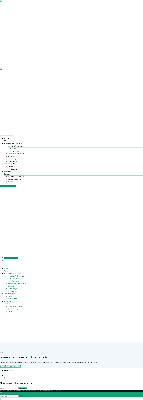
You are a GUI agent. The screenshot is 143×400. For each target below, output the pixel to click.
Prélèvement (16, 151)
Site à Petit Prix (55, 391)
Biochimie (11, 156)
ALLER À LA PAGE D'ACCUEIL (10, 366)
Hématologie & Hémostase (17, 154)
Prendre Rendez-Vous (8, 186)
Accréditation (12, 169)
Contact (7, 174)
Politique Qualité (9, 164)
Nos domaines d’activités (13, 143)
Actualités (7, 171)
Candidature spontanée (16, 177)
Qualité (10, 166)
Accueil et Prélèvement (16, 146)
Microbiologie (12, 159)
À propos (7, 141)
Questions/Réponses (15, 179)
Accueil (6, 138)
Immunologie (12, 161)
